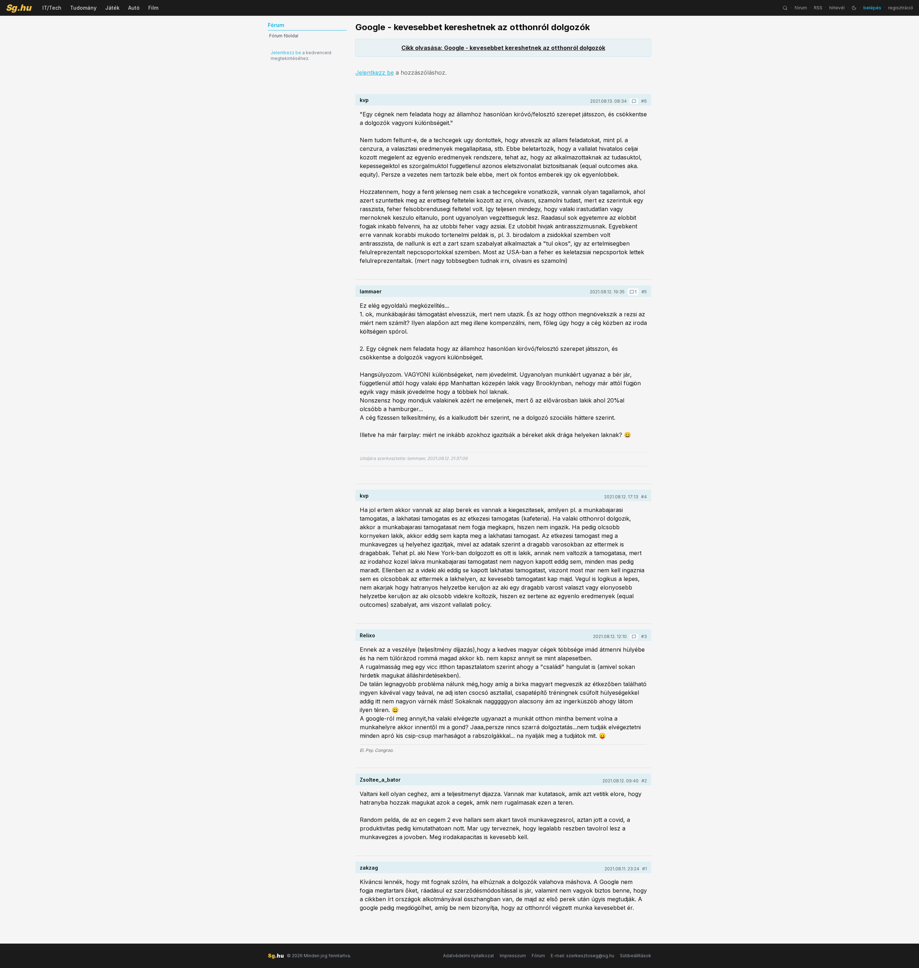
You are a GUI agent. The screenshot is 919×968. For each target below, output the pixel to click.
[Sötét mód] (854, 7)
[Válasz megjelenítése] (634, 101)
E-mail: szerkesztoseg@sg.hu (582, 955)
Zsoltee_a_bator (380, 780)
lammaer (371, 291)
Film (153, 8)
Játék (112, 8)
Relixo (367, 635)
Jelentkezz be (286, 52)
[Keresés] (785, 7)
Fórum (538, 955)
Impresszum (513, 955)
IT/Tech (51, 8)
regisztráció (900, 7)
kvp (364, 100)
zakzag (369, 868)
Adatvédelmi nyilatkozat (468, 955)
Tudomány (83, 8)
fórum (800, 7)
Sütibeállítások (635, 955)
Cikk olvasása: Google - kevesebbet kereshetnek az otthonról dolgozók (503, 47)
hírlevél (837, 7)
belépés (872, 7)
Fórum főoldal (283, 35)
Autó (134, 8)
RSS (818, 7)
